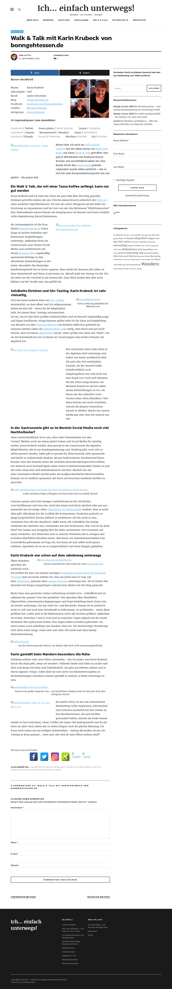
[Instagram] (55, 756)
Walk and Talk (123, 264)
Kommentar (17, 807)
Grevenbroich (154, 246)
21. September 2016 (29, 58)
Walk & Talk (100, 20)
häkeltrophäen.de (53, 329)
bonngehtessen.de (38, 100)
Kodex (90, 935)
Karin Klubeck (53, 769)
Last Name (118, 166)
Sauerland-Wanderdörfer (131, 259)
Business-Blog (27, 253)
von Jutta (25, 55)
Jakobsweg (23, 581)
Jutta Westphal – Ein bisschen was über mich (98, 926)
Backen (138, 235)
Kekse (134, 249)
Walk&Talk (150, 259)
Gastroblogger (34, 769)
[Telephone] (76, 756)
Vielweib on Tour (69, 955)
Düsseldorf (143, 242)
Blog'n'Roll (140, 238)
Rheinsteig (155, 256)
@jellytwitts (46, 333)
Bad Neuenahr (146, 235)
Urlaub (143, 259)
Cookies (126, 241)
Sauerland (117, 259)
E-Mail (15, 853)
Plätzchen (133, 256)
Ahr (114, 235)
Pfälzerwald (123, 256)
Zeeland (139, 269)
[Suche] (19, 9)
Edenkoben (151, 242)
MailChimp (143, 195)
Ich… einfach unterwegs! (86, 7)
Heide (119, 250)
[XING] (65, 756)
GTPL (115, 249)
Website (15, 865)
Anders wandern (69, 924)
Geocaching (81, 20)
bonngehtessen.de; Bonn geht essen (52, 766)
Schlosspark (84, 165)
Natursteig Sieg (135, 252)
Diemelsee (135, 242)
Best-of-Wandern (127, 238)
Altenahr (126, 235)
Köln (140, 249)
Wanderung (117, 269)
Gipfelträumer (68, 947)
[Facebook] (33, 756)
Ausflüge (64, 20)
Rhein (147, 256)
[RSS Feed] (117, 216)
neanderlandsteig (151, 253)
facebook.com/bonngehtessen (45, 104)
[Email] (87, 756)
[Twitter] (44, 756)
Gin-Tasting (57, 300)
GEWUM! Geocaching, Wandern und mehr (71, 942)
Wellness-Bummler (70, 963)
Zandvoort (132, 268)
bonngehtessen (36, 112)
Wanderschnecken (70, 959)
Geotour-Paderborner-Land (138, 245)
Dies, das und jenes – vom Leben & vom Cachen (73, 930)
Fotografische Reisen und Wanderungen (73, 936)
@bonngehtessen (36, 108)
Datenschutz (120, 20)
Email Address (121, 140)
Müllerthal (122, 253)
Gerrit (116, 120)
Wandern (48, 20)
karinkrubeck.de (95, 563)
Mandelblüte (148, 249)
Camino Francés (57, 581)
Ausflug (132, 235)
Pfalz (115, 256)
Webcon (101, 200)
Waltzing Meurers (47, 324)
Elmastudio (30, 982)
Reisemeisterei (68, 951)
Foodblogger (83, 766)
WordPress (62, 979)
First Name (118, 153)
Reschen (141, 256)
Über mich (32, 20)
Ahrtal (119, 234)
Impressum (139, 20)
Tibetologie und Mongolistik (65, 509)
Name (14, 842)
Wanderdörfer (135, 264)
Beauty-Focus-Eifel (123, 106)
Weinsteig (125, 269)
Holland (126, 249)
